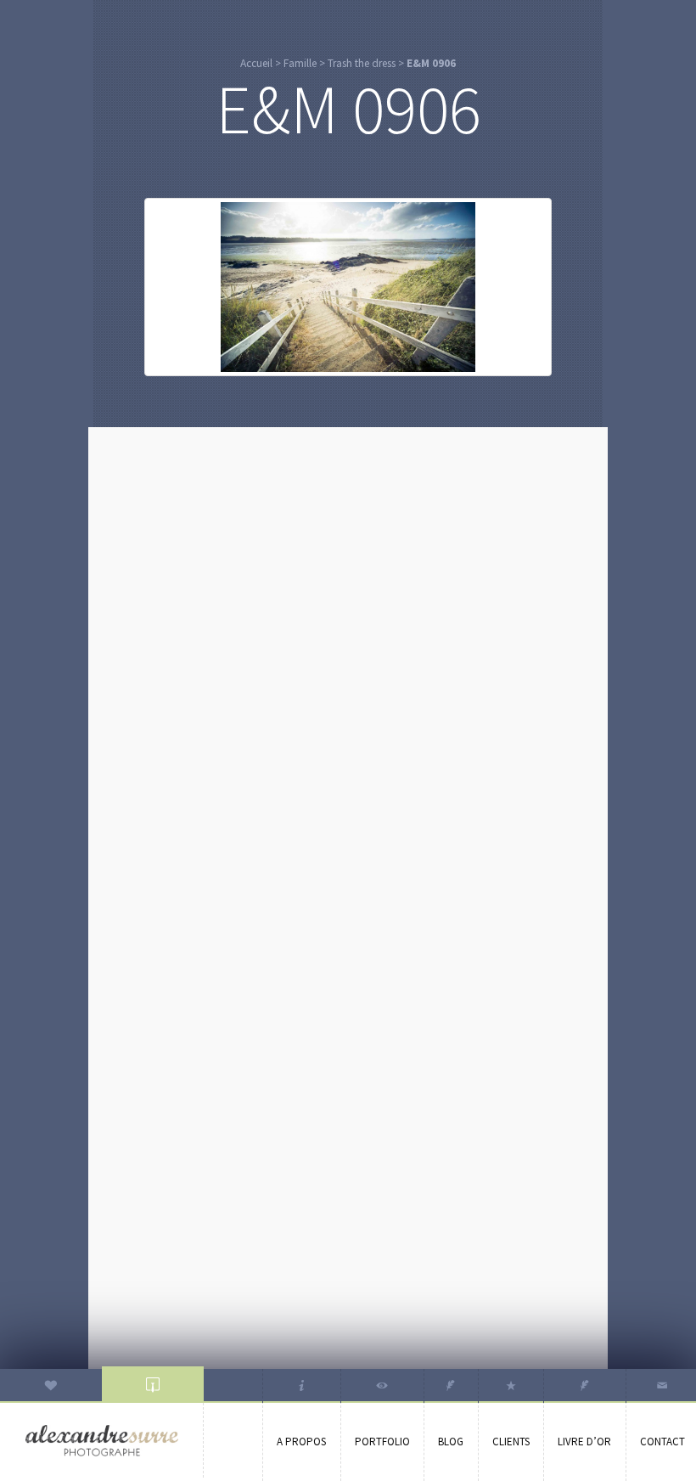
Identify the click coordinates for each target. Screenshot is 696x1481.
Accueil (256, 63)
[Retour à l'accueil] (102, 1440)
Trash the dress (362, 63)
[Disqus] (348, 653)
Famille (300, 63)
